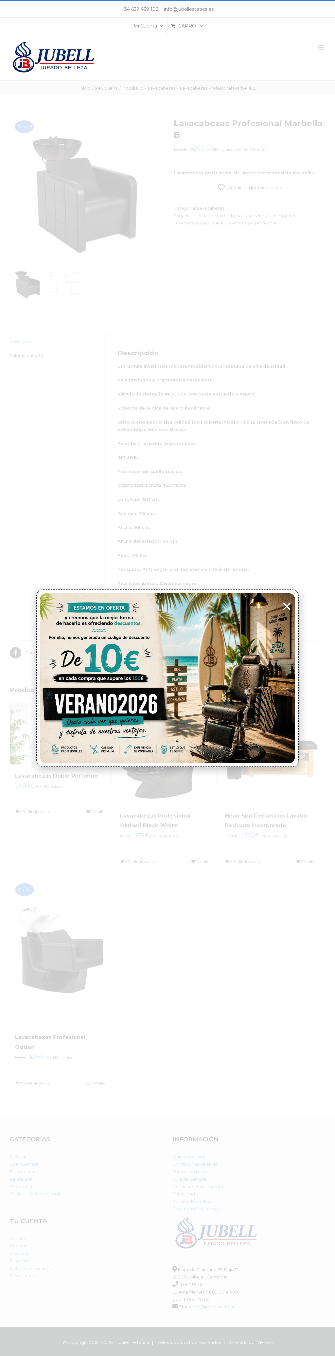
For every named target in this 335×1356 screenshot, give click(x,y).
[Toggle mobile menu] (321, 47)
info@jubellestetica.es (189, 9)
